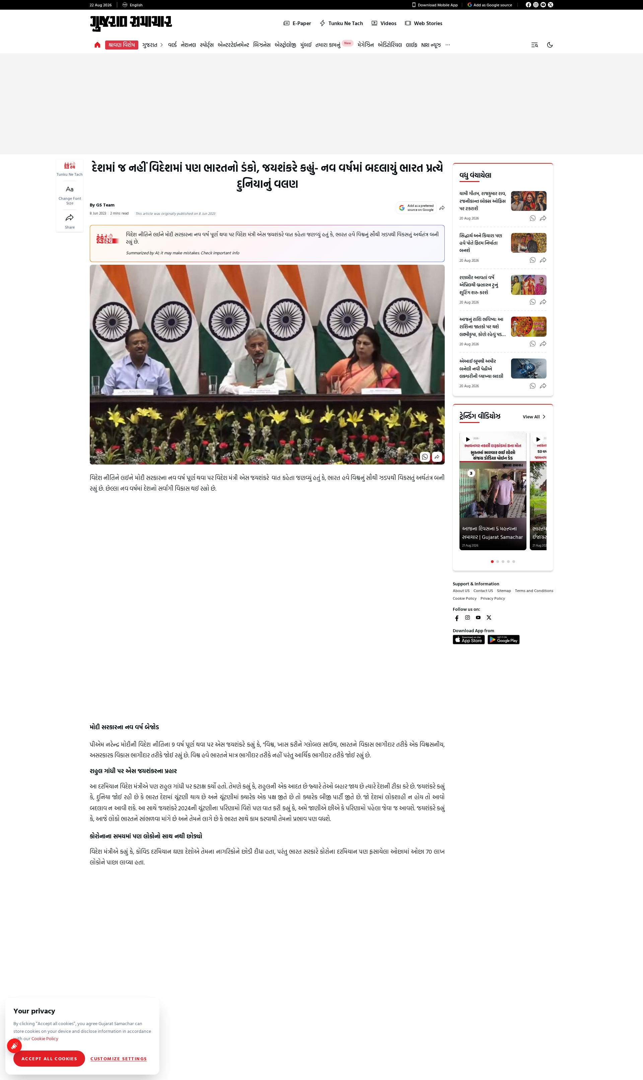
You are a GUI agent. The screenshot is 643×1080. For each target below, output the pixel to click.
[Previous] (460, 497)
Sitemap (504, 590)
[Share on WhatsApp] (425, 457)
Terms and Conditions (534, 590)
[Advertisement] (321, 104)
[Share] (70, 218)
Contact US (483, 590)
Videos (388, 23)
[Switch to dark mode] (550, 44)
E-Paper (302, 23)
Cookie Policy (465, 597)
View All (531, 416)
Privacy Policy (493, 597)
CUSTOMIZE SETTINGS (118, 1058)
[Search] (534, 45)
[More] (448, 45)
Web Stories (428, 23)
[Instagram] (536, 4)
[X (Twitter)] (550, 4)
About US (461, 590)
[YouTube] (543, 4)
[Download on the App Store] (469, 639)
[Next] (546, 497)
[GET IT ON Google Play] (504, 639)
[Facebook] (528, 4)
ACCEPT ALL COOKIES (49, 1058)
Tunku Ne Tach (346, 23)
